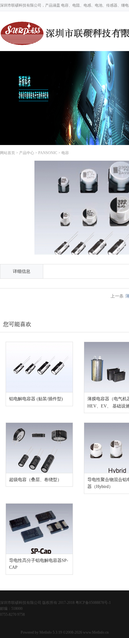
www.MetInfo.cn (96, 632)
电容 (65, 153)
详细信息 (21, 271)
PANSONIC (47, 153)
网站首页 (7, 153)
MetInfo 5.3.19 (50, 632)
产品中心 (26, 153)
